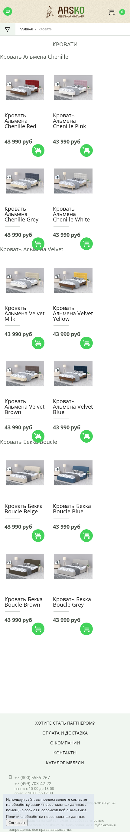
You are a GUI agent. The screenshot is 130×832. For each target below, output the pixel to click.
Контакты (65, 753)
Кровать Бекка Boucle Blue (72, 508)
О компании (65, 743)
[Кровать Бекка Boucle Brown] (25, 566)
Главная (26, 29)
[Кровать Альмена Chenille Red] (25, 87)
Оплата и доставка (65, 733)
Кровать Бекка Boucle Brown (24, 601)
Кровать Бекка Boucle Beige (24, 508)
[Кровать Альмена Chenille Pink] (73, 87)
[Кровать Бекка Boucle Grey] (73, 566)
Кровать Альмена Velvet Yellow (73, 313)
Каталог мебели (65, 763)
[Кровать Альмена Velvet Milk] (25, 280)
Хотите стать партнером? (65, 723)
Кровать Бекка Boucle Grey (72, 601)
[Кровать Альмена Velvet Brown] (25, 373)
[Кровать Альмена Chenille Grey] (25, 180)
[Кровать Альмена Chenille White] (73, 180)
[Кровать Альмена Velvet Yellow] (73, 280)
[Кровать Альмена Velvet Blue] (73, 373)
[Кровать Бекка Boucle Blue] (73, 472)
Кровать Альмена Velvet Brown (24, 406)
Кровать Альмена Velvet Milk (24, 313)
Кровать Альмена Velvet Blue (73, 406)
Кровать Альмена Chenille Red (20, 121)
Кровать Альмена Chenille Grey (21, 214)
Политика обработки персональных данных (45, 816)
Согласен (16, 822)
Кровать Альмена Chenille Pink (69, 121)
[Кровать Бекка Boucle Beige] (25, 472)
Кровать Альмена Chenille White (71, 214)
